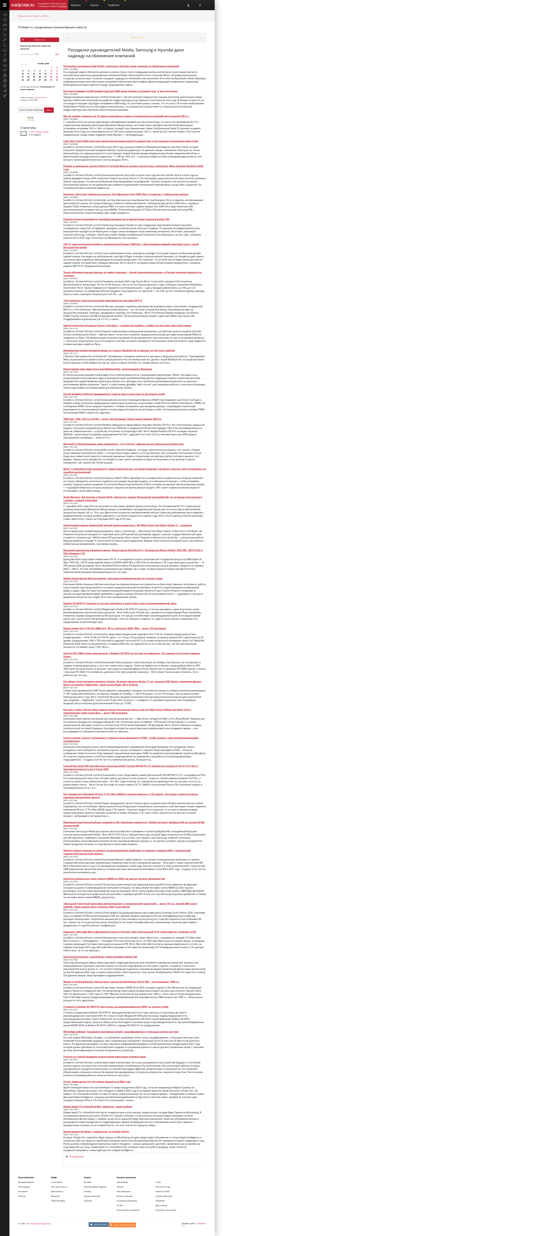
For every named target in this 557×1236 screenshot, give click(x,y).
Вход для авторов (26, 1182)
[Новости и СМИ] (4, 60)
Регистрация (24, 1186)
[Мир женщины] (4, 40)
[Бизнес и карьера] (4, 30)
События (88, 1200)
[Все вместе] (4, 14)
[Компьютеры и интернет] (4, 50)
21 (45, 77)
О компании (56, 1182)
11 (28, 74)
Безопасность (57, 1191)
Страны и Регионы (163, 1196)
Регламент (23, 1191)
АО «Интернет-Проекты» (38, 1223)
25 (28, 80)
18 (28, 77)
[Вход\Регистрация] (188, 5)
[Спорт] (4, 75)
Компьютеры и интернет (28, 16)
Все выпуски (137, 37)
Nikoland (201, 1223)
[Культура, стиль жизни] (4, 55)
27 (40, 80)
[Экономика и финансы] (4, 91)
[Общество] (4, 65)
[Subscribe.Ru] (22, 5)
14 (45, 74)
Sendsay (87, 1191)
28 (45, 80)
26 (34, 80)
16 (57, 74)
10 (23, 74)
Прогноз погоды (162, 1186)
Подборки (113, 5)
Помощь (22, 1196)
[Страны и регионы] (4, 80)
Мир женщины (123, 1191)
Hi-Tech (120, 1205)
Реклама (88, 1182)
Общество (160, 1200)
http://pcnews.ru (40, 97)
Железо (46, 16)
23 (57, 77)
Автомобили (122, 1182)
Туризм (120, 1186)
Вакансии (55, 1196)
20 (40, 77)
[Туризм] (4, 85)
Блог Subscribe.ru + (59, 1186)
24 (23, 80)
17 (23, 77)
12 (34, 74)
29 (51, 80)
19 (34, 77)
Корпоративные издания (95, 1186)
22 (51, 77)
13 (40, 74)
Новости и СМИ (162, 1191)
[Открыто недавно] (4, 19)
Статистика (28, 128)
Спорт (158, 1182)
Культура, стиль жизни (165, 1210)
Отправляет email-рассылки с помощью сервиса (52, 5)
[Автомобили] (4, 25)
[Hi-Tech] (4, 45)
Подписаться (39, 39)
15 (51, 74)
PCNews (31, 119)
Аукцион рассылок (92, 1196)
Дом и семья (161, 1205)
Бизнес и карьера (125, 1196)
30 (57, 80)
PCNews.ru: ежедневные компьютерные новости (52, 27)
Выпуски (76, 5)
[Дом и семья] (4, 35)
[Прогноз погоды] (4, 70)
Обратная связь (58, 1200)
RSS (57, 54)
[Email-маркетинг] (4, 96)
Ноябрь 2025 (43, 63)
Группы (94, 5)
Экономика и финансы (127, 1200)
